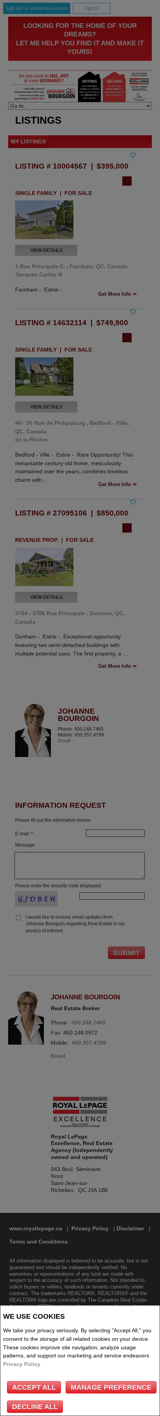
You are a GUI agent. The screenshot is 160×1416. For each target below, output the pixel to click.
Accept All (34, 1387)
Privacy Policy (21, 1364)
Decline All (35, 1407)
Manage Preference (111, 1387)
